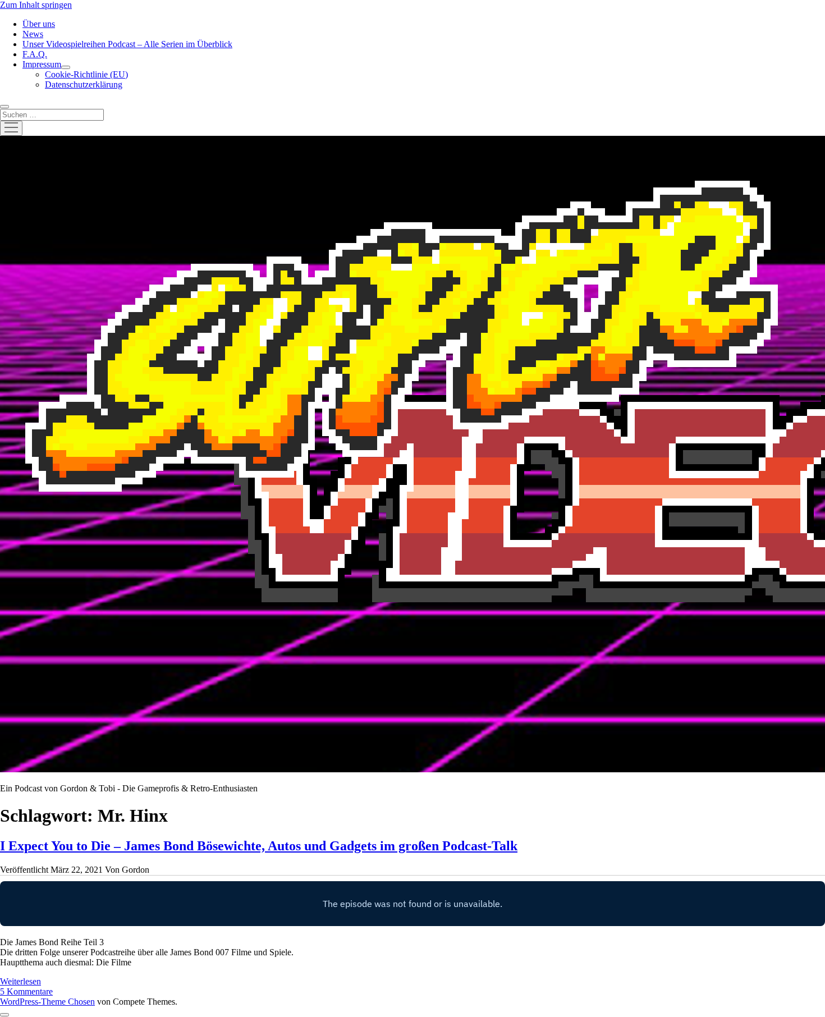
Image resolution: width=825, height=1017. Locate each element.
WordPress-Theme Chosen (47, 1001)
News (32, 34)
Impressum (41, 64)
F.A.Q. (34, 54)
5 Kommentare (26, 991)
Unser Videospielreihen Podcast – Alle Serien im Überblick (127, 44)
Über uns (38, 24)
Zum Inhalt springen (36, 5)
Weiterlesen (20, 981)
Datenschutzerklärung (83, 84)
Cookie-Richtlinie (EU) (86, 74)
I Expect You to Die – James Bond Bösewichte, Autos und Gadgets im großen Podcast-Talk (258, 846)
